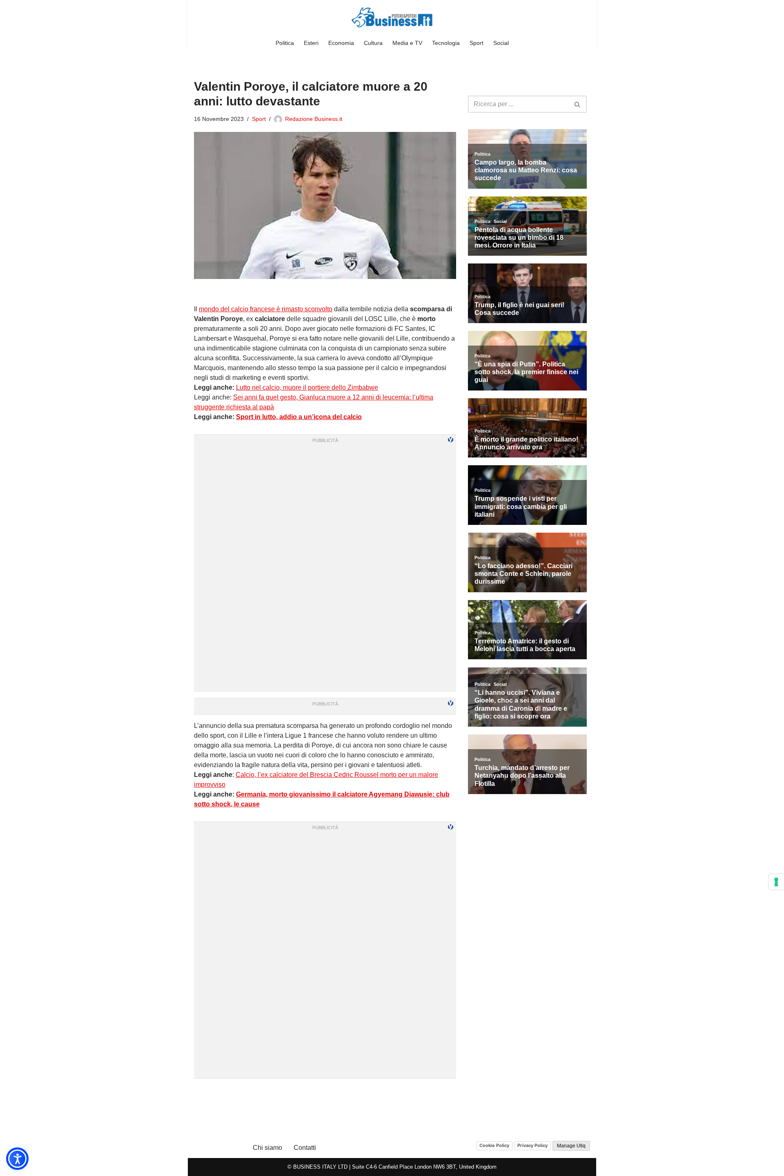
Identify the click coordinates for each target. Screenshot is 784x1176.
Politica (285, 43)
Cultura (373, 43)
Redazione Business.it (313, 119)
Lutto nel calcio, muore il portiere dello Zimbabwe (307, 387)
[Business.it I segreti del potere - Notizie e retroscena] (392, 17)
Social (501, 43)
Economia (341, 43)
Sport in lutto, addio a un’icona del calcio (299, 416)
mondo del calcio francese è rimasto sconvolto (265, 309)
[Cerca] (577, 104)
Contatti (305, 1147)
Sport (476, 43)
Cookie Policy (494, 1145)
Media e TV (407, 43)
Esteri (311, 43)
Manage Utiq (571, 1146)
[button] (17, 1158)
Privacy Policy (532, 1145)
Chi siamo (267, 1147)
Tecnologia (446, 43)
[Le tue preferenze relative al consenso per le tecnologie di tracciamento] (776, 882)
